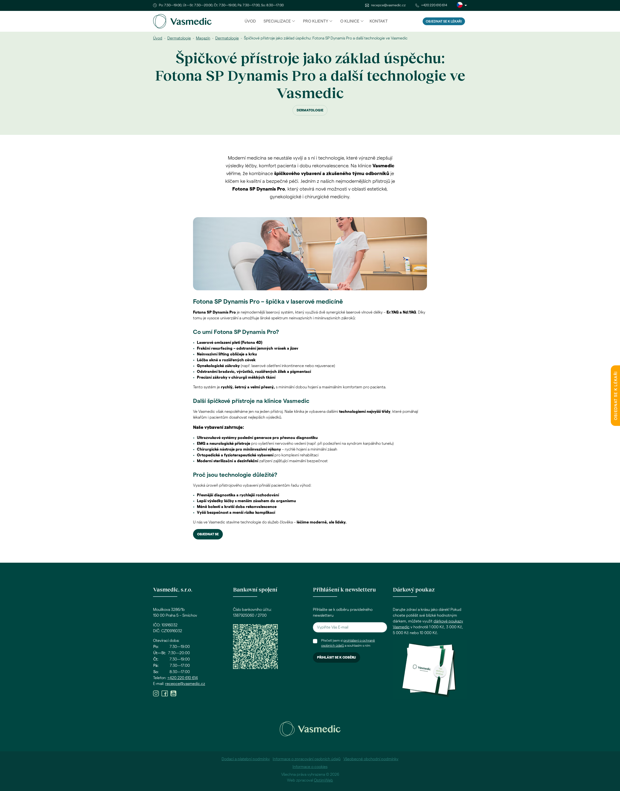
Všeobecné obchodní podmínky (370, 759)
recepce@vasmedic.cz (388, 5)
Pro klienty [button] (315, 21)
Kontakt (379, 21)
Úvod (250, 21)
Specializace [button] (277, 21)
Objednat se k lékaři (444, 21)
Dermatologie (179, 38)
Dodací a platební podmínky (246, 759)
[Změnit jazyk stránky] (462, 5)
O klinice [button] (349, 21)
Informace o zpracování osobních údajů (307, 759)
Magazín (203, 38)
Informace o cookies (310, 767)
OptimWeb (323, 780)
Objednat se (208, 534)
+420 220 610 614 (434, 5)
